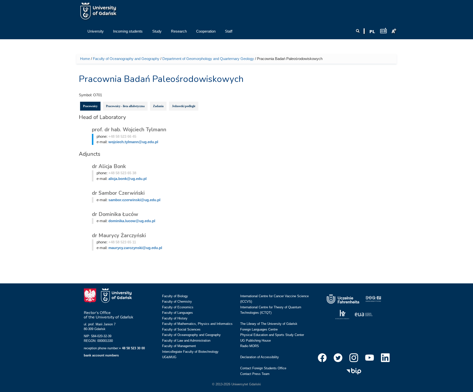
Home (85, 59)
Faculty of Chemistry (177, 301)
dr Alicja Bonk (109, 166)
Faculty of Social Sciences (181, 329)
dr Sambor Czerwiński (118, 193)
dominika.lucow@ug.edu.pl (131, 221)
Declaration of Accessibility (259, 357)
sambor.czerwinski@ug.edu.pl (134, 200)
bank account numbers (101, 355)
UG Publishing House (255, 340)
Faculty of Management (179, 346)
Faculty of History (174, 318)
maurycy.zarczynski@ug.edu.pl (135, 248)
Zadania (158, 106)
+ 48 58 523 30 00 (132, 348)
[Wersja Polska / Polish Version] (372, 32)
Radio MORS (249, 346)
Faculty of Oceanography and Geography (126, 59)
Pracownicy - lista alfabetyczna (125, 106)
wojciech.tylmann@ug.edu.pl (133, 142)
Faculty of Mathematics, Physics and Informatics (197, 324)
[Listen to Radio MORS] (383, 30)
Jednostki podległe (183, 106)
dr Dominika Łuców (115, 214)
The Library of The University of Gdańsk (268, 324)
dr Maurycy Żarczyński (119, 235)
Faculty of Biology (175, 296)
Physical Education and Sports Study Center (272, 335)
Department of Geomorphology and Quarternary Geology (208, 59)
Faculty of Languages (177, 312)
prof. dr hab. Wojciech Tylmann (129, 129)
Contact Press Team (255, 374)
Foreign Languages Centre (259, 329)
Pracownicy (90, 106)
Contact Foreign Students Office (263, 368)
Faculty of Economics (177, 307)
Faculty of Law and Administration (186, 340)
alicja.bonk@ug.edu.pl (127, 178)
